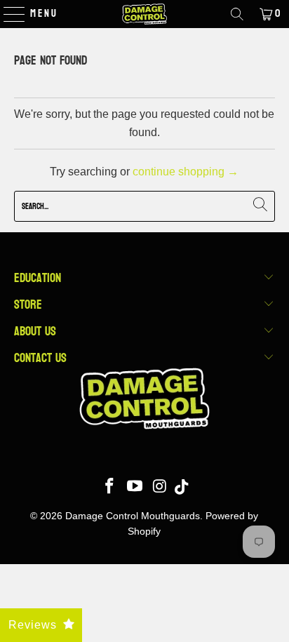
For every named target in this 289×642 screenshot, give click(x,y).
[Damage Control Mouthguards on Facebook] (110, 487)
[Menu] (7, 14)
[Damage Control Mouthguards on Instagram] (159, 487)
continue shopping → (185, 172)
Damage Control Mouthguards (132, 515)
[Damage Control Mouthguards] (144, 14)
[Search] (237, 14)
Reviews (32, 625)
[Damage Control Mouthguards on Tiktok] (181, 487)
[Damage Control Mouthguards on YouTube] (135, 487)
